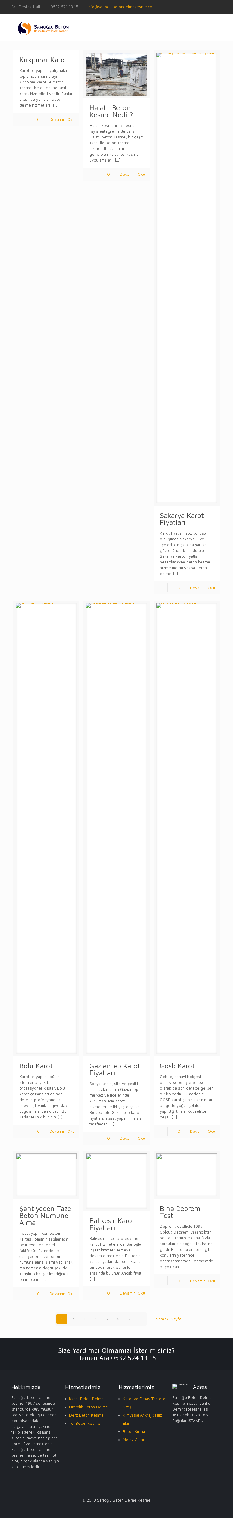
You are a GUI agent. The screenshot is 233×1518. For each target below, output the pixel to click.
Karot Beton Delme (86, 1398)
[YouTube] (218, 6)
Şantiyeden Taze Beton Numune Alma (45, 1215)
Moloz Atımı (133, 1439)
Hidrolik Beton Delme (88, 1406)
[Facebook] (210, 6)
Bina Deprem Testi (180, 1212)
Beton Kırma (134, 1431)
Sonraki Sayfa (168, 1318)
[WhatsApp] (202, 6)
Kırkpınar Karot (44, 60)
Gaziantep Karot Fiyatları (114, 1069)
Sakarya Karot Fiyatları (182, 518)
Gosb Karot (177, 1066)
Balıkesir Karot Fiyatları (112, 1224)
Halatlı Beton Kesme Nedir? (111, 111)
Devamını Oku (62, 119)
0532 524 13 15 (64, 6)
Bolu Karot (36, 1066)
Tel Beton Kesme (84, 1423)
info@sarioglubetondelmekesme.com (121, 6)
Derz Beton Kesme (86, 1415)
